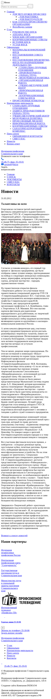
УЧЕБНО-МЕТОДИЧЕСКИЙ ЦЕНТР (30, 116)
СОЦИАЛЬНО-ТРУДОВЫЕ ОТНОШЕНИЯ (26, 106)
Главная (10, 11)
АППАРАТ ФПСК (21, 34)
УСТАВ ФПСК (19, 44)
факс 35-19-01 (17, 162)
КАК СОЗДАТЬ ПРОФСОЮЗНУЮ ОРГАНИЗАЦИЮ (29, 23)
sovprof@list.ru (11, 164)
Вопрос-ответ (13, 144)
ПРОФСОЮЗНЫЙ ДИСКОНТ (27, 121)
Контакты (11, 658)
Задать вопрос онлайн (11, 633)
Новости (11, 141)
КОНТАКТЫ (13, 184)
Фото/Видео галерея (22, 27)
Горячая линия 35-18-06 (11, 622)
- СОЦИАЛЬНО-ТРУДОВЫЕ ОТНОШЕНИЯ (32, 68)
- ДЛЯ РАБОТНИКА (28, 17)
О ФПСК (11, 177)
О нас (9, 29)
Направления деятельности (20, 103)
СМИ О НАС (18, 139)
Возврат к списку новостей (14, 535)
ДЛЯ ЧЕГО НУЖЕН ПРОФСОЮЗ (29, 14)
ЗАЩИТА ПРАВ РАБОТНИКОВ (28, 111)
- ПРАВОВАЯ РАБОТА (29, 72)
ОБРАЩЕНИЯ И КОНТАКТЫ (27, 136)
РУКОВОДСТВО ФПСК (24, 32)
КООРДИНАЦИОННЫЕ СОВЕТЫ (29, 39)
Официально (13, 47)
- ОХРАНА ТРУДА (27, 75)
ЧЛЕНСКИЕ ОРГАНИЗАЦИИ (27, 37)
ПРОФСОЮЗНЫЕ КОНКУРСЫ (28, 100)
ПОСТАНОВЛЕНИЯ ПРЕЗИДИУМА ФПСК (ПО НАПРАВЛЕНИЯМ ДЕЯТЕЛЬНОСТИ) (30, 62)
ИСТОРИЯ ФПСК (21, 42)
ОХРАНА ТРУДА (21, 113)
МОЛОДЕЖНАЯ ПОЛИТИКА (27, 118)
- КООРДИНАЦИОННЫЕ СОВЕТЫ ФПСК (31, 96)
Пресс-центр (13, 133)
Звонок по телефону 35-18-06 (15, 630)
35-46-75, (5, 162)
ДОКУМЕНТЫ (14, 179)
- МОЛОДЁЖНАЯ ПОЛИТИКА (33, 78)
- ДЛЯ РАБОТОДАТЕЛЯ (30, 19)
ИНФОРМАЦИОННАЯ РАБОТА (28, 123)
